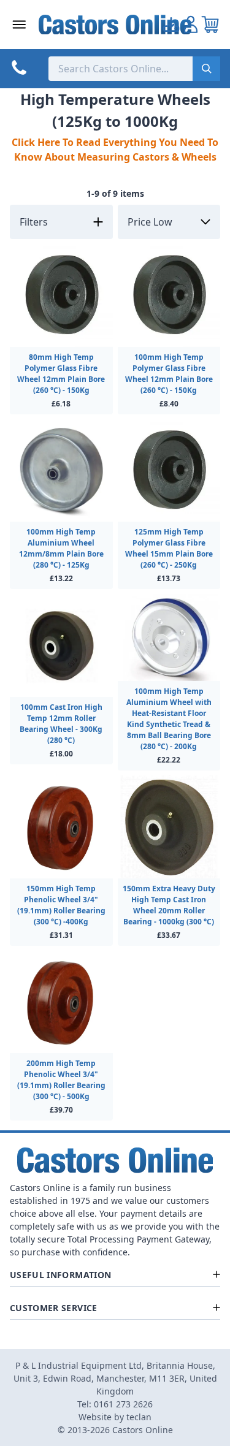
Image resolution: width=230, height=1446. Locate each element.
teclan (138, 1417)
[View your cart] (210, 24)
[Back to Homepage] (115, 24)
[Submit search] (206, 68)
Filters (34, 222)
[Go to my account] (171, 24)
